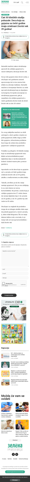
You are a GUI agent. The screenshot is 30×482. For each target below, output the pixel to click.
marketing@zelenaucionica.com (15, 471)
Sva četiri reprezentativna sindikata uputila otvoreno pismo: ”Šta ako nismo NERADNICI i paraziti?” (20, 363)
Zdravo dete (5, 14)
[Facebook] (13, 454)
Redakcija (6, 32)
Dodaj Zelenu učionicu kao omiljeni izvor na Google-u (16, 37)
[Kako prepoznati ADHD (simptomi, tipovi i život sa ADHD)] (22, 407)
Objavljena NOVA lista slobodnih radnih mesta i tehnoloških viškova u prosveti (19, 381)
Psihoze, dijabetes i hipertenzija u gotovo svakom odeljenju (7, 415)
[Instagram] (16, 454)
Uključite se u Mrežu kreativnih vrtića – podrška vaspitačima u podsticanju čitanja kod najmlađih (19, 372)
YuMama (9, 228)
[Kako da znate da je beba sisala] (7, 424)
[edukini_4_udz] (13, 333)
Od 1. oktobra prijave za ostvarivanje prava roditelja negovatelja (18, 355)
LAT (18, 2)
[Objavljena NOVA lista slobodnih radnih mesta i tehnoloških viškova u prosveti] (5, 382)
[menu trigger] (27, 2)
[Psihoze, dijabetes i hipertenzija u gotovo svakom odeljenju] (7, 407)
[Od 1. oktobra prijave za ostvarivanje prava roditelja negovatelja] (5, 356)
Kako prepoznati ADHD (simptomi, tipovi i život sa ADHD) (22, 415)
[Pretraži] (21, 2)
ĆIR (15, 2)
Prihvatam (15, 480)
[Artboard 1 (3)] (13, 310)
